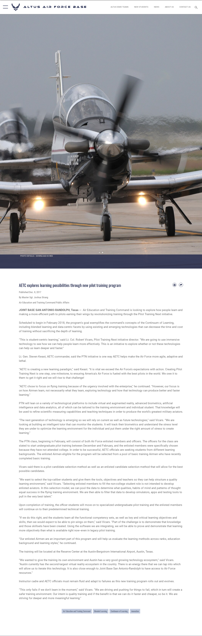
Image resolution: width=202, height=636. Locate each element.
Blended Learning (100, 611)
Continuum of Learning (119, 611)
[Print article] (174, 285)
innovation (135, 611)
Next (192, 141)
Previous (10, 141)
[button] (5, 7)
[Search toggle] (196, 7)
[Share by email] (181, 285)
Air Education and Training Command (77, 611)
